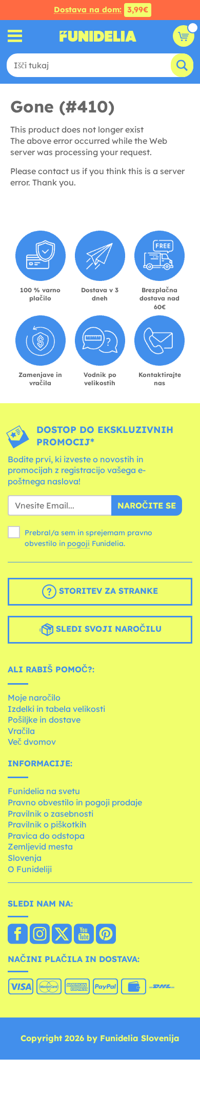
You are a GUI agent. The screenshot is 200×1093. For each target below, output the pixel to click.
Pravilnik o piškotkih (47, 824)
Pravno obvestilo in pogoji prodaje (75, 802)
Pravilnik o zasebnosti (50, 813)
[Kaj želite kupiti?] (15, 36)
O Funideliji (30, 869)
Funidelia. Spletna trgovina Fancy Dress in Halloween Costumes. (97, 36)
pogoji (78, 543)
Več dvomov (32, 742)
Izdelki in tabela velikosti (56, 709)
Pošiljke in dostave (44, 719)
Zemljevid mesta (40, 846)
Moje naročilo (34, 697)
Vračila (21, 731)
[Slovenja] (18, 935)
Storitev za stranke (107, 591)
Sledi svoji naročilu (107, 629)
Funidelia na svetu (44, 791)
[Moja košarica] (183, 36)
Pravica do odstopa (46, 836)
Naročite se (146, 505)
